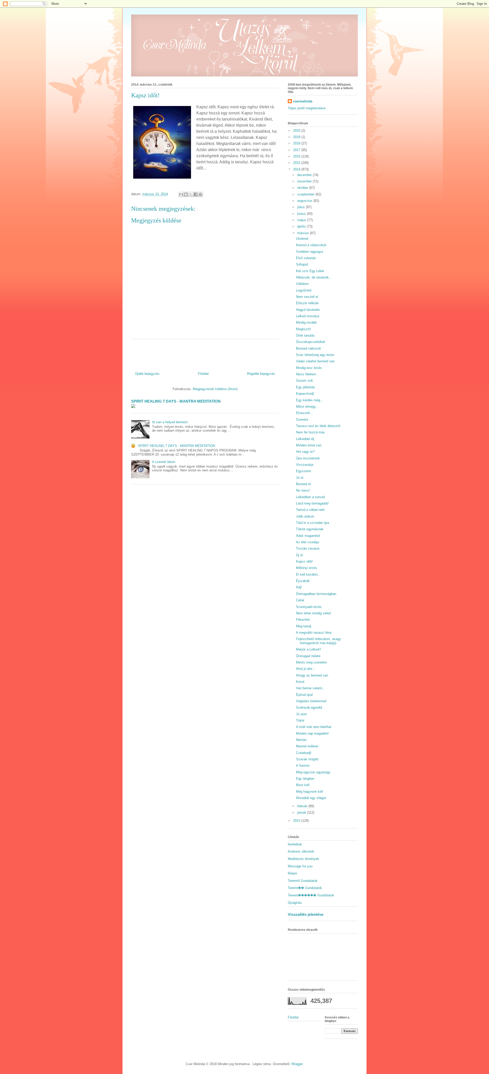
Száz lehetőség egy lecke (315, 355)
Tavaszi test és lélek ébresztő (318, 426)
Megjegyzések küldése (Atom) (215, 389)
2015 (297, 163)
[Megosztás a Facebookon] (195, 194)
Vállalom (302, 284)
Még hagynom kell (309, 791)
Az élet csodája (307, 542)
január (302, 812)
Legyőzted (303, 290)
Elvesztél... (304, 413)
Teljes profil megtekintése (306, 108)
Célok (300, 600)
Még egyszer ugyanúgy (313, 772)
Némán (301, 740)
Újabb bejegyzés (147, 374)
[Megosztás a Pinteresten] (200, 194)
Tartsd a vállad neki (310, 510)
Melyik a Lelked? (308, 649)
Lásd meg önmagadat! (312, 503)
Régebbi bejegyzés (261, 374)
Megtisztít (303, 329)
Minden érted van (308, 445)
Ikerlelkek (295, 844)
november (305, 181)
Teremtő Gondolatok (303, 881)
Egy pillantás (305, 387)
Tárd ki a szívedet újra (312, 523)
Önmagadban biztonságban (316, 594)
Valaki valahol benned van (315, 361)
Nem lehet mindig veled (313, 613)
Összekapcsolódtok (310, 342)
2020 (297, 130)
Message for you (300, 866)
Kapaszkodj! (305, 393)
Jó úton (301, 714)
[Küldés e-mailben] (181, 194)
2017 (297, 150)
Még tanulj (303, 626)
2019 (297, 137)
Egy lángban (305, 778)
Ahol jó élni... (305, 669)
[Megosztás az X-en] (190, 194)
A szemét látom (163, 462)
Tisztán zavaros (308, 548)
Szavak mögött (307, 759)
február (302, 806)
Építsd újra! (304, 695)
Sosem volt (304, 380)
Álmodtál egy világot (311, 798)
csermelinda (302, 101)
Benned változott (308, 348)
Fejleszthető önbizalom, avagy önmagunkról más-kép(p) (318, 641)
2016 (297, 156)
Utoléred (302, 239)
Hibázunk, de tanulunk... (314, 277)
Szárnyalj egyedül (309, 707)
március (303, 233)
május (302, 220)
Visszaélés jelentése (305, 914)
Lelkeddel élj (305, 439)
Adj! (299, 587)
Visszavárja (304, 465)
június (302, 214)
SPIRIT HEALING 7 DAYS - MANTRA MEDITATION (176, 401)
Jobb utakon (305, 516)
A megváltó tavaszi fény (314, 632)
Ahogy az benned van (312, 675)
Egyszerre (303, 471)
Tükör (300, 720)
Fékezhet (303, 619)
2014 (297, 169)
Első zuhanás (306, 258)
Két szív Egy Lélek (310, 271)
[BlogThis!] (185, 194)
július (301, 207)
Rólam (292, 873)
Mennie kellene (307, 746)
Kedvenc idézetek (301, 851)
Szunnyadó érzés (309, 607)
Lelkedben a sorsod (310, 497)
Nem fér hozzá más (310, 432)
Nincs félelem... (307, 374)
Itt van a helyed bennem (170, 422)
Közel (300, 682)
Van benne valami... (310, 688)
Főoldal (203, 374)
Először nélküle (307, 303)
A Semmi (302, 765)
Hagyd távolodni (308, 310)
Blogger (297, 1064)
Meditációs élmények (303, 859)
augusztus (305, 201)
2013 (297, 821)
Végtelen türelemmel (311, 701)
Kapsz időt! (304, 561)
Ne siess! (303, 490)
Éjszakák (303, 581)
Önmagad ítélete (308, 656)
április (302, 226)
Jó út (299, 478)
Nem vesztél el (307, 297)
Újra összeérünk (308, 458)
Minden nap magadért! (312, 733)
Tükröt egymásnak (309, 529)
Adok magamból (308, 536)
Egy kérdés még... (309, 400)
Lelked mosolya (307, 316)
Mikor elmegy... (307, 406)
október (303, 188)
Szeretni (302, 419)
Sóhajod (302, 264)
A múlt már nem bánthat (313, 727)
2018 (297, 143)
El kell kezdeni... (308, 574)
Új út (299, 555)
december (305, 175)
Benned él (303, 484)
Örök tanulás (305, 335)
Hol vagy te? (305, 452)
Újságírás (295, 903)
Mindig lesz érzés (309, 368)
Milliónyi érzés (306, 568)
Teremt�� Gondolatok (305, 888)
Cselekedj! (303, 753)
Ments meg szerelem (311, 662)
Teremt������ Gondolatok (311, 895)
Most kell (302, 785)
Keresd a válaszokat (311, 245)
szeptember (306, 194)
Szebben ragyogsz (309, 252)
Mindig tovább (306, 322)
